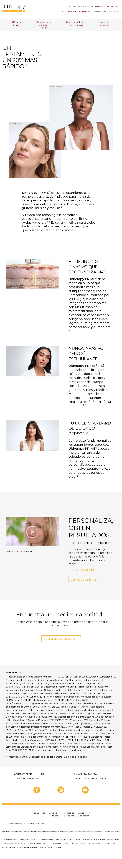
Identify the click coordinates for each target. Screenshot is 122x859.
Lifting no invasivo (16, 23)
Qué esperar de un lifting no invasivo (75, 23)
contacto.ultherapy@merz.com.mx (89, 778)
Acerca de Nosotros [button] (77, 12)
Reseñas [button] (113, 12)
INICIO (62, 12)
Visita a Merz (84, 814)
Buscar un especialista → (61, 638)
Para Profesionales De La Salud (81, 7)
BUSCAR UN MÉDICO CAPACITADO (107, 7)
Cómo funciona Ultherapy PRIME (43, 25)
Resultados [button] (98, 12)
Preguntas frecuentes (104, 23)
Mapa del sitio (38, 813)
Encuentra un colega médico (27, 778)
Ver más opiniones (84, 579)
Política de (69, 814)
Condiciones (54, 814)
